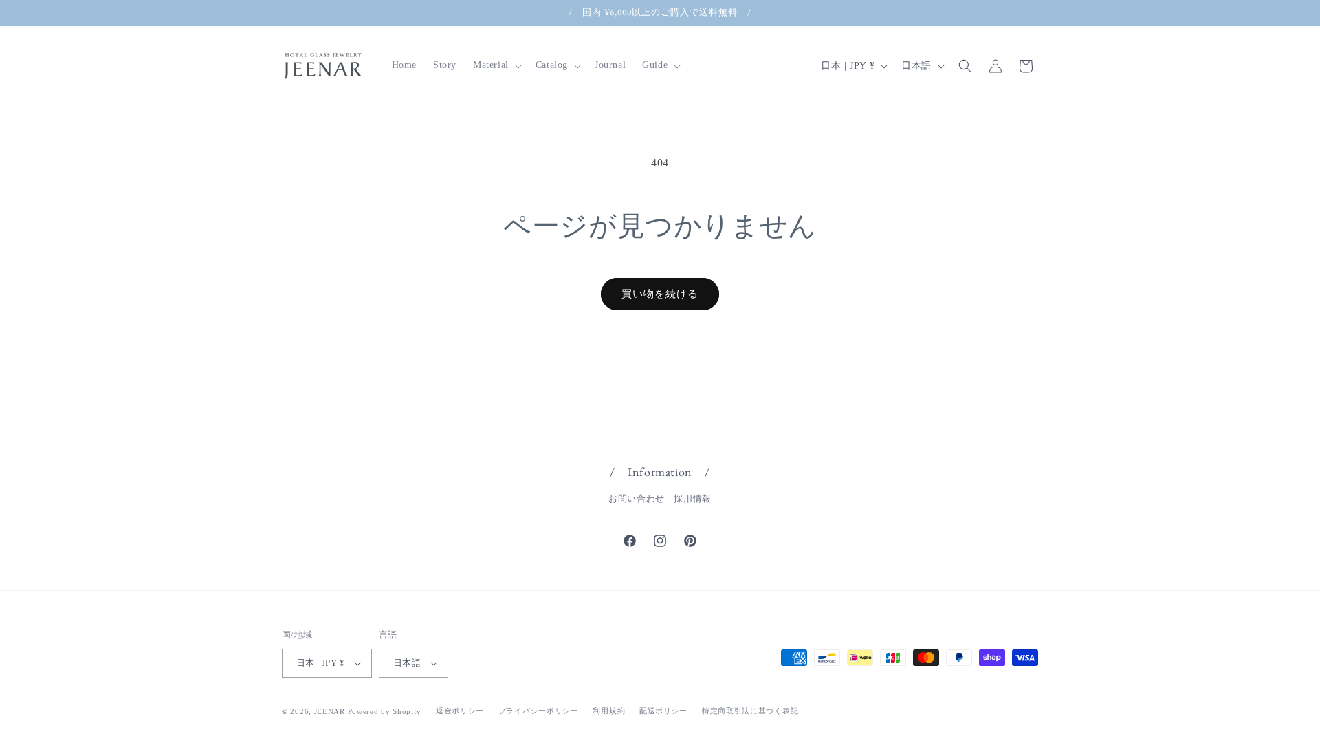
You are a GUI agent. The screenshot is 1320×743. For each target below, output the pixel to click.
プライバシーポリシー (538, 711)
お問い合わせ (636, 498)
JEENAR (329, 711)
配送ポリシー (663, 711)
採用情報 (692, 498)
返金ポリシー (460, 711)
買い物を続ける (660, 293)
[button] (496, 65)
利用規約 (609, 711)
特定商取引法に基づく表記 (750, 711)
